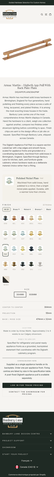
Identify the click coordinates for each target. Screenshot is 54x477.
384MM (20, 294)
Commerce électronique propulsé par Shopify (27, 475)
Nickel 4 (27, 209)
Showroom (9, 447)
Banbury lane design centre (21, 434)
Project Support (13, 441)
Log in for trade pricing (27, 385)
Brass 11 (16, 209)
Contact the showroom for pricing (27, 393)
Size (27, 289)
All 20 (6, 209)
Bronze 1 (38, 209)
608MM (33, 294)
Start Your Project (15, 454)
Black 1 (49, 209)
